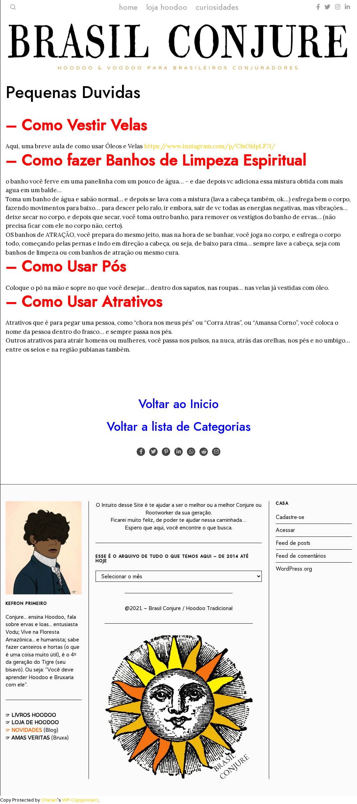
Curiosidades (217, 7)
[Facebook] (318, 7)
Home (128, 7)
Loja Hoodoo (166, 7)
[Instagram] (337, 7)
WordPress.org (294, 569)
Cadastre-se (290, 517)
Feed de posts (293, 543)
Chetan (49, 800)
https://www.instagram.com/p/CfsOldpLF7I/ (209, 146)
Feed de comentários (301, 556)
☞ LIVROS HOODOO (31, 715)
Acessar (285, 530)
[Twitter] (327, 7)
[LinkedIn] (347, 7)
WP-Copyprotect (80, 800)
